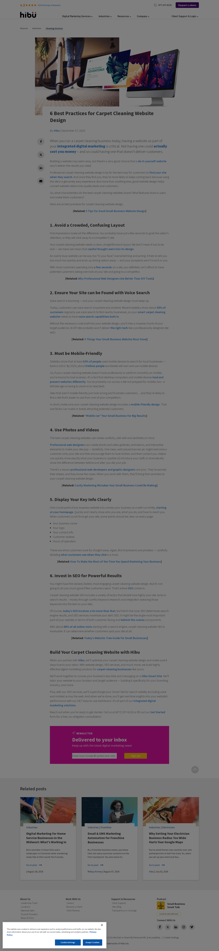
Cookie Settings (68, 942)
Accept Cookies (93, 942)
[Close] (102, 925)
